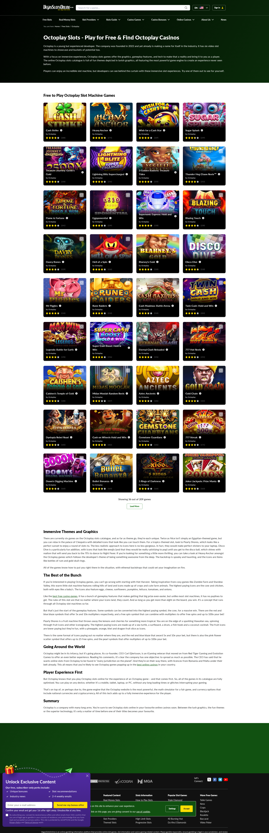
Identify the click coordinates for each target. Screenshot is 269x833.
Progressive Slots (144, 822)
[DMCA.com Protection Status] (98, 781)
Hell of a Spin (99, 262)
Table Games (206, 800)
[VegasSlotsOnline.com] (58, 7)
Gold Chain (191, 393)
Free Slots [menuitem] (47, 19)
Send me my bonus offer (70, 805)
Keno (202, 803)
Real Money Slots (111, 800)
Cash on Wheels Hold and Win (109, 437)
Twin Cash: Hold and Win (199, 305)
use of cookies (143, 811)
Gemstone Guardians (150, 437)
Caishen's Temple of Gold (60, 393)
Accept (187, 808)
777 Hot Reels (193, 349)
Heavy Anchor (100, 130)
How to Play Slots (144, 800)
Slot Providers (110, 818)
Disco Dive (191, 262)
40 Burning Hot (175, 818)
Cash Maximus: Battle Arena (154, 305)
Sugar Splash (192, 130)
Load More (134, 506)
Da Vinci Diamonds (177, 822)
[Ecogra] (124, 781)
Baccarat (204, 818)
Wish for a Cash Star (150, 130)
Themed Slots (109, 822)
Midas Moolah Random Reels (108, 393)
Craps (202, 807)
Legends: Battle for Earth (60, 349)
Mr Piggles (52, 305)
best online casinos (147, 664)
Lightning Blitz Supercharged (108, 174)
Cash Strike (52, 130)
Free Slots (66, 26)
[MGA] (145, 781)
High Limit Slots (143, 818)
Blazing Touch (193, 218)
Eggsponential (100, 218)
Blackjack (204, 811)
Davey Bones (53, 262)
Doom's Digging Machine (59, 481)
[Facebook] (215, 779)
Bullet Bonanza (100, 481)
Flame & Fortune (55, 218)
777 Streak (191, 437)
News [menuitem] (223, 19)
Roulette (204, 815)
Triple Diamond (175, 800)
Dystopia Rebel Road (57, 437)
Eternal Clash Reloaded (151, 349)
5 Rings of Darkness (150, 481)
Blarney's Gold (147, 262)
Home (57, 26)
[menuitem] (91, 20)
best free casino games (65, 596)
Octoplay (52, 134)
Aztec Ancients (147, 393)
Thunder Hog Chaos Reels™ (201, 174)
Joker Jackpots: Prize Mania (200, 481)
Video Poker (206, 822)
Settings (172, 808)
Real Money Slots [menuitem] (67, 19)
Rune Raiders (99, 305)
